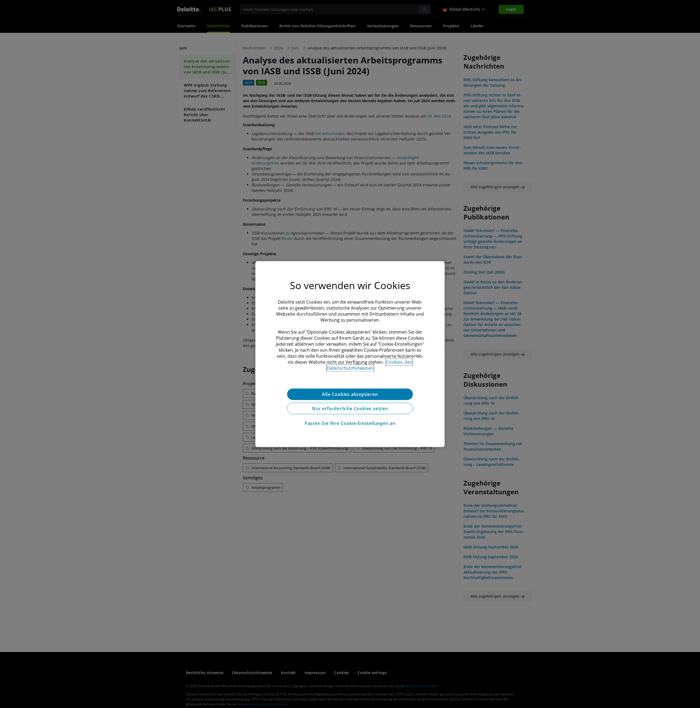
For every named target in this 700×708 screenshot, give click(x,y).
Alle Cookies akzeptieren (350, 394)
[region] (350, 354)
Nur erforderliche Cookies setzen (350, 408)
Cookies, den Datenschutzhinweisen (370, 365)
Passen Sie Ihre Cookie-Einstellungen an (350, 423)
